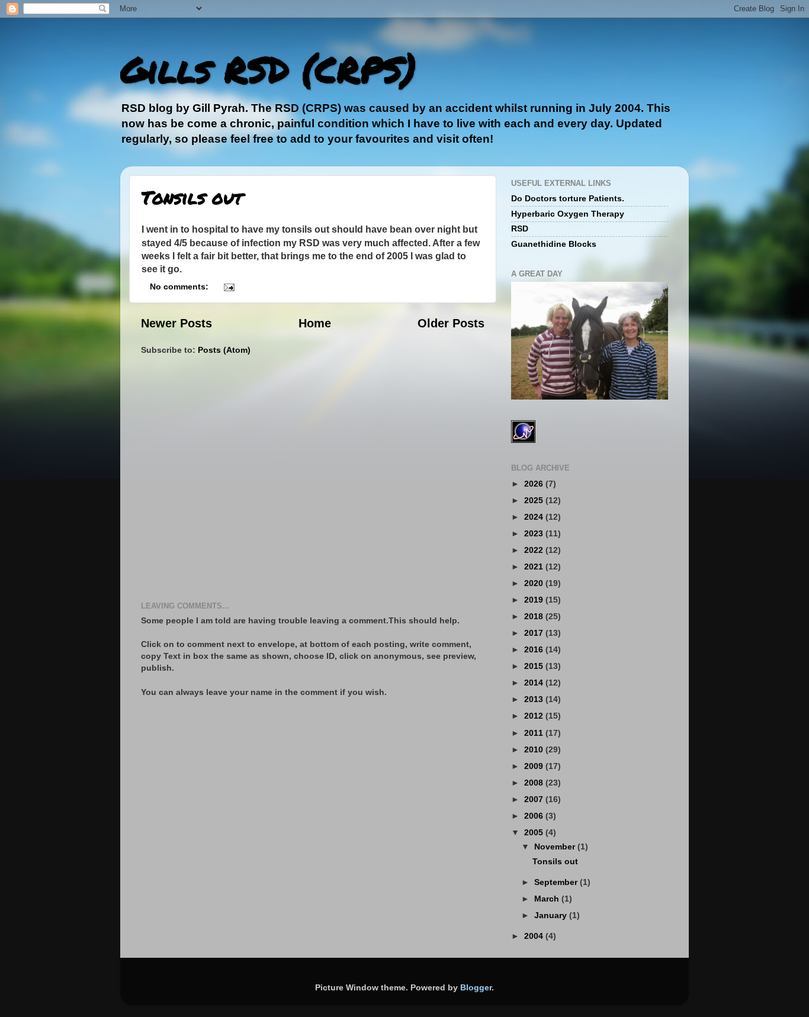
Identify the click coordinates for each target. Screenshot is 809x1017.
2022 (534, 550)
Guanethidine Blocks (553, 244)
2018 (534, 616)
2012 (534, 715)
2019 (534, 599)
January (551, 915)
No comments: (180, 286)
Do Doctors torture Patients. (567, 198)
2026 (534, 483)
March (547, 898)
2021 (534, 566)
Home (314, 323)
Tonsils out (192, 197)
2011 (534, 733)
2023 (534, 533)
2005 (534, 832)
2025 (534, 500)
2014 (534, 682)
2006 (534, 815)
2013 (534, 699)
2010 (534, 749)
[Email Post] (228, 286)
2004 (534, 936)
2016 (534, 649)
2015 (534, 666)
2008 (534, 782)
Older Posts (451, 323)
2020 (534, 583)
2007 (534, 799)
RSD (519, 228)
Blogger (476, 987)
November (555, 846)
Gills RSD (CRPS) (268, 68)
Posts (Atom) (224, 350)
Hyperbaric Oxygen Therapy (567, 213)
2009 (534, 766)
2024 (534, 517)
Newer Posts (176, 323)
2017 (534, 633)
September (557, 882)
